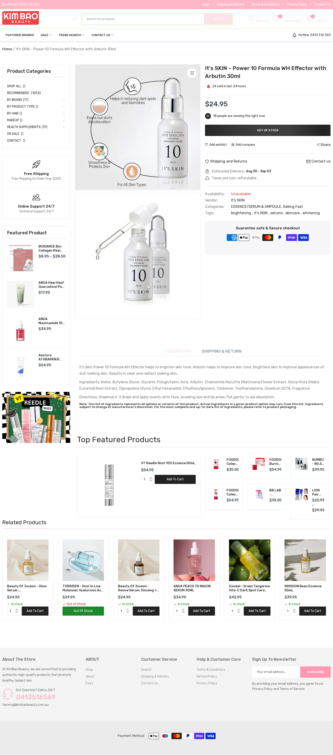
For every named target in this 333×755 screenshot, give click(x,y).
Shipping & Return (221, 351)
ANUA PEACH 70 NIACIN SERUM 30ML (192, 588)
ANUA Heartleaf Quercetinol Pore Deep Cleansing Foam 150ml (52, 285)
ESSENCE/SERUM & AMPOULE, (257, 206)
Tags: (209, 213)
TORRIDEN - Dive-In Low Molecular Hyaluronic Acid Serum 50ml (83, 588)
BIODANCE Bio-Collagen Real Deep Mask (51, 249)
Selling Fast (293, 206)
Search (146, 670)
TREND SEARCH (70, 35)
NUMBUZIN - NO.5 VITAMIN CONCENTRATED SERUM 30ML (318, 462)
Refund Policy (207, 676)
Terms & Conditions (265, 4)
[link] (36, 417)
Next (189, 485)
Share (326, 145)
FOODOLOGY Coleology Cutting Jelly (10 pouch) (233, 462)
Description (177, 351)
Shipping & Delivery (230, 4)
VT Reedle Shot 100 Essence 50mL (168, 463)
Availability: (215, 194)
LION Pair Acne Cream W (317, 492)
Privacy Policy (297, 4)
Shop (89, 670)
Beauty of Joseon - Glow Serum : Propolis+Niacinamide (26, 588)
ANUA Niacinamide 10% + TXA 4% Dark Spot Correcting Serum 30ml (52, 321)
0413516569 (36, 697)
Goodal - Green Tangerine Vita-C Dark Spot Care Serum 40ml (249, 588)
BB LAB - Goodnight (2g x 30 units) (275, 492)
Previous (88, 485)
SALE (45, 35)
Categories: (214, 207)
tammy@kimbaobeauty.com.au (25, 705)
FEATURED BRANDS (20, 35)
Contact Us (322, 4)
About (90, 676)
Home (7, 49)
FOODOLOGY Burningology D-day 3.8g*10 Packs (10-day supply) (275, 462)
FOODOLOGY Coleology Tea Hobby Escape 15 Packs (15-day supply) (233, 492)
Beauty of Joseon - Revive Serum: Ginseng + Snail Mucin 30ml (137, 588)
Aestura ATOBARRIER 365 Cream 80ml (51, 357)
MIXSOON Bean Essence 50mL (303, 588)
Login (206, 4)
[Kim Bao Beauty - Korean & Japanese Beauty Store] (20, 19)
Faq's (89, 683)
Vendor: (211, 200)
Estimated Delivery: (228, 171)
